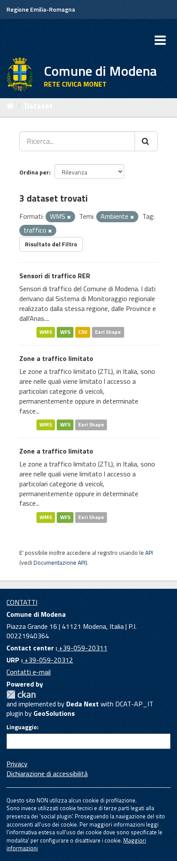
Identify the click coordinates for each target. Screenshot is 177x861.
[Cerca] (146, 141)
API (149, 552)
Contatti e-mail (28, 672)
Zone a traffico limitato (56, 358)
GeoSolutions (54, 713)
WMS (46, 332)
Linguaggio (21, 727)
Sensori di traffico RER (54, 275)
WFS (65, 332)
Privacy (16, 763)
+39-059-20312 (48, 660)
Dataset (38, 106)
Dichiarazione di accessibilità (47, 773)
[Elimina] (69, 217)
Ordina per (34, 172)
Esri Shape (108, 332)
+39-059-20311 (82, 648)
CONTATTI (21, 602)
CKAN (21, 694)
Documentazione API (59, 562)
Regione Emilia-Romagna (40, 9)
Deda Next (82, 704)
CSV (82, 332)
